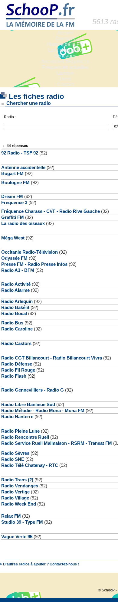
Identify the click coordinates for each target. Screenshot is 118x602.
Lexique (65, 73)
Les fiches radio (65, 50)
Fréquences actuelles (65, 67)
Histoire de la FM (65, 44)
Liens (65, 78)
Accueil (65, 32)
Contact (65, 84)
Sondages (65, 55)
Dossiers (65, 38)
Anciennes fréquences (65, 61)
